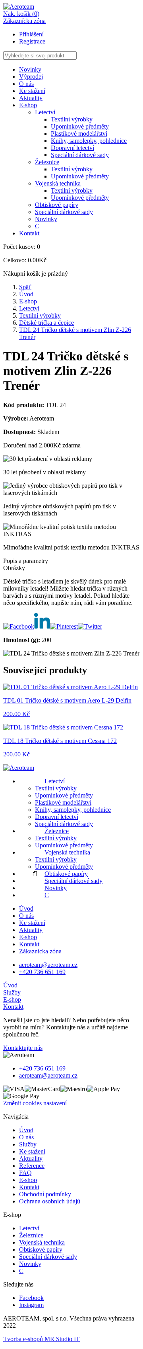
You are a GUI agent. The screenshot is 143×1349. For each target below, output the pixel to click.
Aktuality (31, 98)
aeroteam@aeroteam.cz (48, 964)
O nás (26, 83)
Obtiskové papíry (56, 204)
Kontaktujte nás (23, 1047)
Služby (12, 992)
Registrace (32, 41)
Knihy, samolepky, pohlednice (89, 140)
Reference (31, 1165)
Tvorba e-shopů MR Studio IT (41, 1339)
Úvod (26, 294)
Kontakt (29, 233)
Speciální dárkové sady (80, 155)
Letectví (45, 112)
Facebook (31, 1297)
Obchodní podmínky (45, 1194)
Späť (25, 287)
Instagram (31, 1305)
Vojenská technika (58, 183)
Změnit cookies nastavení (35, 1103)
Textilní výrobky (72, 119)
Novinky (30, 69)
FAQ (25, 1172)
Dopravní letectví (72, 147)
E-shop (28, 301)
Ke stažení (32, 90)
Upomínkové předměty (80, 126)
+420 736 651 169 (42, 971)
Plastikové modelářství (79, 133)
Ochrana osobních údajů (49, 1201)
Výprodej (31, 76)
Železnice (47, 162)
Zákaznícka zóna (40, 951)
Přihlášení (31, 34)
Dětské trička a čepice (46, 322)
